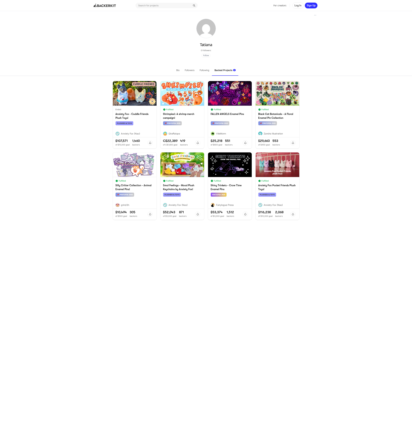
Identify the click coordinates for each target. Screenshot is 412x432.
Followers (189, 70)
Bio (178, 70)
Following (204, 70)
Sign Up (311, 5)
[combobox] (166, 5)
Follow (206, 55)
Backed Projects (224, 70)
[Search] (194, 5)
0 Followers (206, 50)
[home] (104, 5)
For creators (279, 5)
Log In (297, 5)
